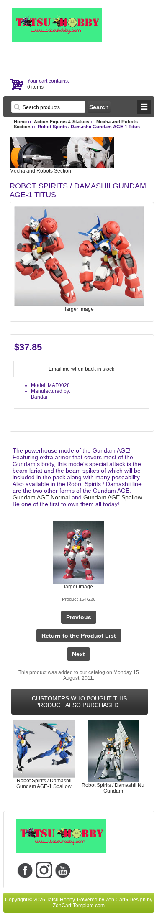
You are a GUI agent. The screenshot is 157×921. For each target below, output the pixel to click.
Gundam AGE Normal (41, 497)
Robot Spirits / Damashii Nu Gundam (113, 788)
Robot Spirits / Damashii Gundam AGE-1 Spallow (44, 783)
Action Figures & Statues (61, 121)
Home (20, 121)
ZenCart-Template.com (79, 905)
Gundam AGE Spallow (112, 497)
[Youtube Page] (63, 870)
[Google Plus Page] (44, 870)
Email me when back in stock (81, 369)
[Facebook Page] (25, 870)
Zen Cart (115, 900)
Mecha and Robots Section (40, 171)
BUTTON (144, 107)
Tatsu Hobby (60, 900)
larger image (78, 587)
